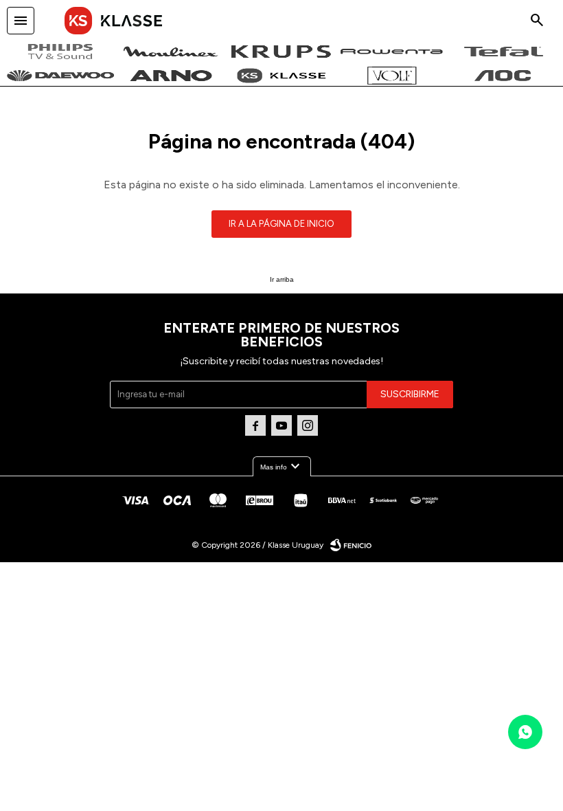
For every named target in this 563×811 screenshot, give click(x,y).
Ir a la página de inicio (281, 224)
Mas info (281, 466)
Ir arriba (282, 279)
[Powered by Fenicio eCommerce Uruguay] (350, 545)
